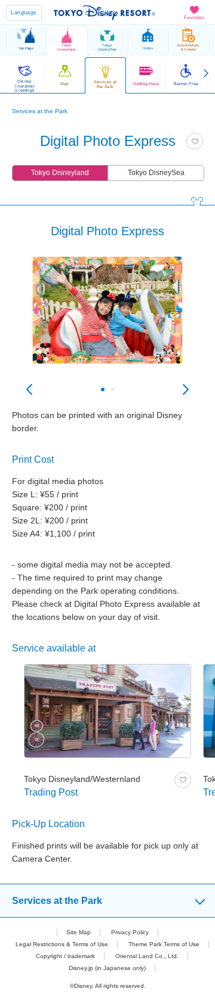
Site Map (78, 932)
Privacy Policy (130, 932)
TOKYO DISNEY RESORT (104, 12)
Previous (29, 389)
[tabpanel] (107, 322)
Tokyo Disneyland (60, 173)
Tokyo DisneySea (156, 173)
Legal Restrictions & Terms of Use (62, 944)
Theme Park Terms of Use (163, 944)
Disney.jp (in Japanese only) (107, 968)
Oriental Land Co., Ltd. (147, 956)
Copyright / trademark (65, 956)
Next (185, 389)
